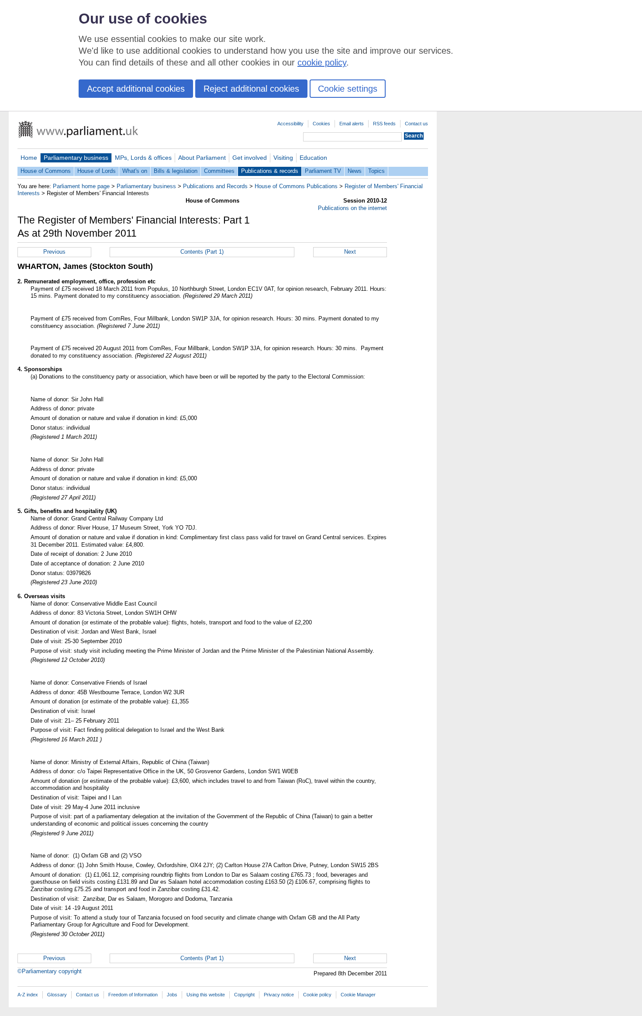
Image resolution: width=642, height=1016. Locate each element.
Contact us (416, 123)
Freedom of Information (133, 994)
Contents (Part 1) (202, 251)
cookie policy (321, 62)
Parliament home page (81, 186)
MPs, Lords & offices (143, 157)
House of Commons (46, 171)
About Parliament (202, 157)
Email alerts (351, 123)
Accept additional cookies (136, 88)
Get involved (249, 157)
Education (313, 157)
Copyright (244, 994)
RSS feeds (384, 123)
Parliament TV (323, 171)
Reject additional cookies (251, 88)
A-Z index (27, 994)
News (355, 171)
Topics (376, 171)
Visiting (283, 157)
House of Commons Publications (296, 186)
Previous (54, 251)
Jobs (172, 994)
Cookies (321, 123)
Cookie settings (347, 88)
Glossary (57, 994)
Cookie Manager (358, 994)
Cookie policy (317, 994)
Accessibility (290, 123)
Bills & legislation (175, 171)
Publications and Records (215, 186)
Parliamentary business (76, 157)
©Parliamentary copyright (49, 971)
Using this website (205, 994)
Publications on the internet (352, 208)
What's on (134, 171)
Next (350, 251)
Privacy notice (279, 994)
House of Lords (96, 171)
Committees (219, 171)
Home (29, 157)
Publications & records (269, 171)
